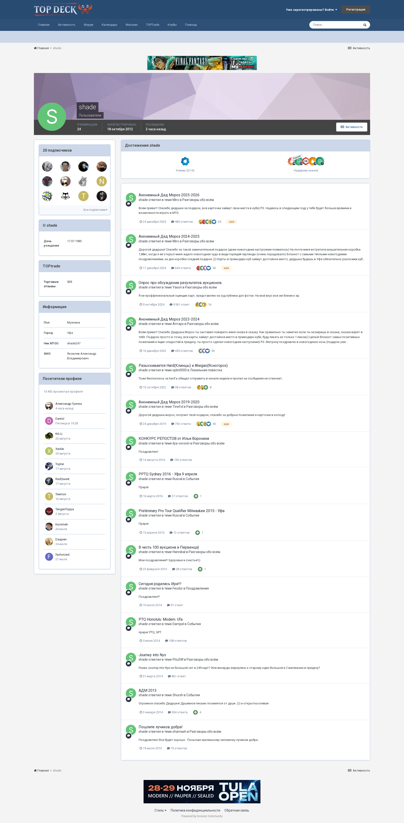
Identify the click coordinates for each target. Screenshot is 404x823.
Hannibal (179, 552)
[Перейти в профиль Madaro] (102, 196)
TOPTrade (152, 24)
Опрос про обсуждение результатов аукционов (180, 282)
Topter (59, 464)
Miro (176, 200)
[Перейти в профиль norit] (102, 181)
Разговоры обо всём (198, 200)
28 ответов (183, 569)
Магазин (132, 24)
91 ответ (176, 605)
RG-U (58, 434)
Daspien (61, 539)
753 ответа (182, 424)
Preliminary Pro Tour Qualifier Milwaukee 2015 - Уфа (181, 511)
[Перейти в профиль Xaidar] (49, 451)
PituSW (178, 659)
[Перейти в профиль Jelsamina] (102, 166)
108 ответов (177, 640)
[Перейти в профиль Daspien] (49, 542)
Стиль (160, 810)
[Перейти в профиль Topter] (49, 466)
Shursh (178, 695)
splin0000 (180, 370)
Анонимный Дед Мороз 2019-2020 (169, 402)
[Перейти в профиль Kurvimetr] (49, 527)
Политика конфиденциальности (195, 810)
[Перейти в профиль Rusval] (65, 196)
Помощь (191, 24)
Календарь (109, 24)
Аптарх (178, 324)
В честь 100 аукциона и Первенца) (169, 547)
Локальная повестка (206, 370)
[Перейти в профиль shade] (131, 198)
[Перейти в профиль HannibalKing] (83, 166)
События (192, 479)
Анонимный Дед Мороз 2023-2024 (169, 319)
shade (143, 200)
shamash (179, 731)
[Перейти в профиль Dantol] (49, 421)
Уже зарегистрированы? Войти (310, 9)
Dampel (178, 624)
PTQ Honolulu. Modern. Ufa (161, 619)
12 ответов (181, 532)
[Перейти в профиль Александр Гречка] (65, 181)
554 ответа (179, 712)
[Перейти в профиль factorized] (49, 557)
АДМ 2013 (148, 690)
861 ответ (178, 676)
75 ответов (178, 748)
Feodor (178, 588)
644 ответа (182, 268)
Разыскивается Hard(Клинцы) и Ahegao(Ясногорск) (183, 365)
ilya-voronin (181, 443)
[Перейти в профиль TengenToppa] (49, 511)
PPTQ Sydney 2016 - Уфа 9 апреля (168, 474)
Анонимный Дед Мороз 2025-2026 (169, 195)
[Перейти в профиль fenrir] (83, 181)
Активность (66, 24)
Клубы (172, 24)
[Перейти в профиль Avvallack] (47, 166)
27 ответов (179, 496)
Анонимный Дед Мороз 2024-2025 (169, 236)
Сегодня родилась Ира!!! (160, 584)
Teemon (60, 494)
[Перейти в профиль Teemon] (83, 196)
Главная (44, 24)
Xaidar (59, 449)
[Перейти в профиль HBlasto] (47, 196)
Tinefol (178, 406)
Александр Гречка (68, 403)
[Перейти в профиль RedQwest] (49, 481)
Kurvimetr (61, 524)
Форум (88, 24)
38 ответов (182, 387)
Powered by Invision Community (202, 816)
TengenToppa (64, 509)
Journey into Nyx (152, 655)
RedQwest (62, 479)
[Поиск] (365, 25)
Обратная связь (236, 810)
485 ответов (183, 221)
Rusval (177, 479)
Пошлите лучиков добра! (161, 727)
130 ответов (182, 460)
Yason (177, 287)
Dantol (59, 418)
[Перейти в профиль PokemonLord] (47, 181)
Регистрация (355, 9)
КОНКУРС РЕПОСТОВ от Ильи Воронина (174, 438)
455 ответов (183, 351)
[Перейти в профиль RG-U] (49, 436)
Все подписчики (94, 209)
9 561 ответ (181, 304)
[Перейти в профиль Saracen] (65, 166)
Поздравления (197, 588)
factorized (62, 554)
